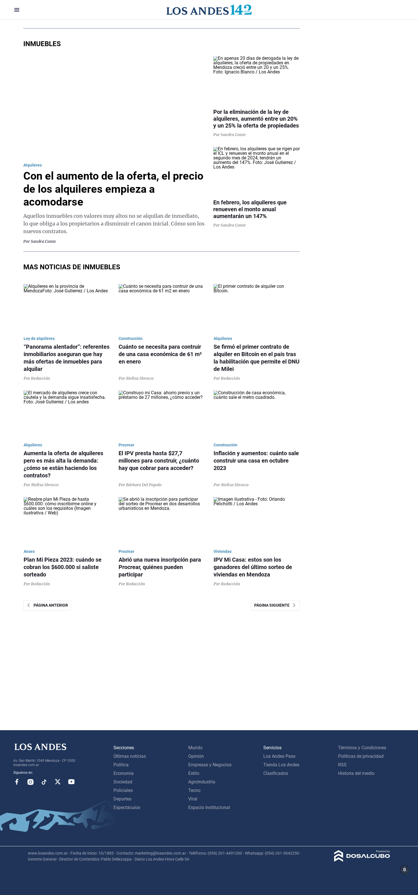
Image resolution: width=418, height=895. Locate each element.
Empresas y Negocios (209, 764)
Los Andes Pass (279, 756)
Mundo (195, 747)
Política (121, 764)
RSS (342, 764)
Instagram (30, 781)
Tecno (194, 790)
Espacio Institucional (209, 807)
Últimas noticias (129, 756)
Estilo (193, 773)
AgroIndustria (201, 782)
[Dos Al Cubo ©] (362, 860)
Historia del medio (356, 773)
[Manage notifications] (404, 869)
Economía (123, 773)
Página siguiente (273, 605)
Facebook (16, 781)
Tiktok (44, 781)
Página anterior (49, 605)
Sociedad (122, 782)
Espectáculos (126, 807)
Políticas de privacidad (361, 756)
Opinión (196, 756)
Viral (192, 799)
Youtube (71, 781)
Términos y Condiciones (362, 747)
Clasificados (275, 773)
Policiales (123, 790)
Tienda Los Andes (281, 764)
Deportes (122, 799)
